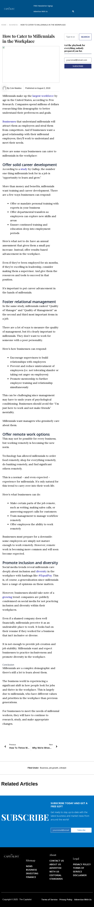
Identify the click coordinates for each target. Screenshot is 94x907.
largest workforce (43, 96)
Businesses (9, 121)
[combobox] (80, 11)
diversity (41, 571)
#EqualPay (45, 575)
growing (7, 597)
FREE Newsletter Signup (43, 6)
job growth (53, 768)
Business (13, 25)
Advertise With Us (41, 11)
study (24, 169)
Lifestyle (62, 768)
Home (3, 25)
